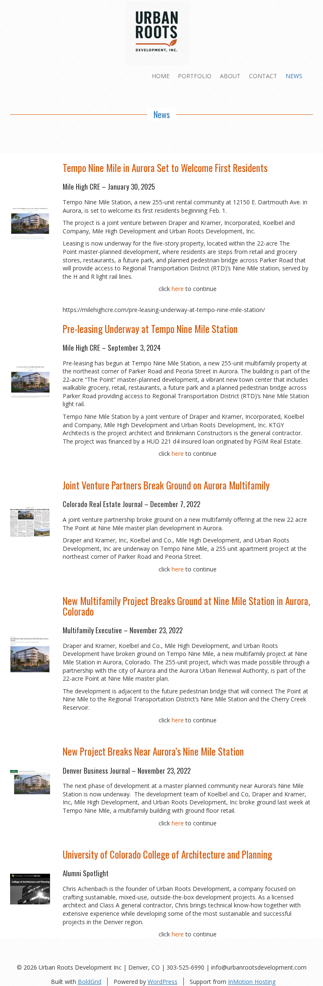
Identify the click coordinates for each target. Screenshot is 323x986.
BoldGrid (89, 982)
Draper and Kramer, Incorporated (213, 223)
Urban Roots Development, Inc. (212, 231)
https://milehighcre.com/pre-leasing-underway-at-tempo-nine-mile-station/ (164, 310)
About (230, 76)
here (178, 289)
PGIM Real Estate (277, 441)
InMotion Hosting (251, 982)
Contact (263, 76)
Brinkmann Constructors (199, 433)
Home (160, 76)
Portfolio (195, 76)
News (294, 76)
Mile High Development (124, 231)
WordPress (162, 982)
